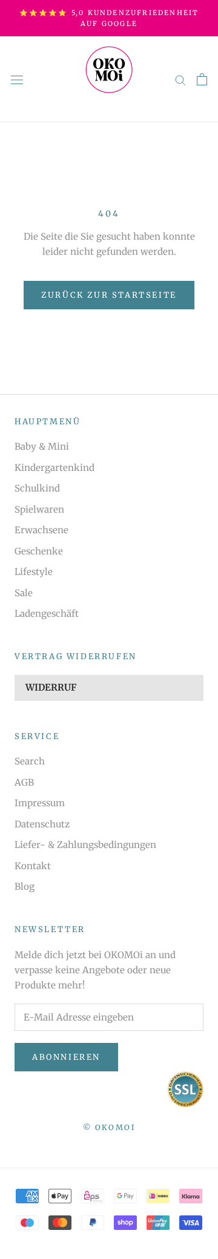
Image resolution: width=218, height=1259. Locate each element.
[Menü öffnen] (17, 79)
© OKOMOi (109, 1127)
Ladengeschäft (47, 613)
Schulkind (37, 488)
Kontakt (33, 866)
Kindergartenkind (54, 467)
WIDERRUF (50, 687)
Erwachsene (41, 530)
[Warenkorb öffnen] (202, 79)
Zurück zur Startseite (109, 295)
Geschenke (39, 551)
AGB (24, 782)
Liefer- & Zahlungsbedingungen (85, 844)
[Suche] (180, 79)
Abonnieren (66, 1057)
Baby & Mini (42, 446)
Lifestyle (34, 571)
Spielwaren (39, 509)
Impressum (40, 803)
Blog (25, 886)
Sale (24, 593)
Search (30, 761)
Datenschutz (42, 824)
